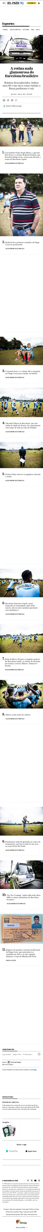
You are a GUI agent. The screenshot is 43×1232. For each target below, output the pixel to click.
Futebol (5, 29)
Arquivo (5, 1122)
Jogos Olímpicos (15, 29)
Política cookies (34, 1209)
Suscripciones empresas (13, 1214)
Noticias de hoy (32, 1214)
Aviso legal (25, 1209)
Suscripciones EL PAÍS (30, 1212)
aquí (35, 1070)
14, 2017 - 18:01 (25, 94)
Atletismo (26, 29)
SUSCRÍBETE (31, 3)
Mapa (21, 1212)
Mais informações (7, 1064)
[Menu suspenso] (4, 3)
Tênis (32, 29)
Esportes (8, 23)
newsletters (7, 1097)
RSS (22, 1214)
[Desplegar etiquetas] (39, 1054)
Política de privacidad (12, 1212)
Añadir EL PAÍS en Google (13, 106)
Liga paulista (6, 1054)
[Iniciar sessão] (39, 3)
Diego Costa (17, 1054)
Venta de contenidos (16, 1209)
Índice (25, 1214)
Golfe (38, 29)
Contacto (6, 1209)
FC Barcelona (27, 1054)
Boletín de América (10, 1102)
